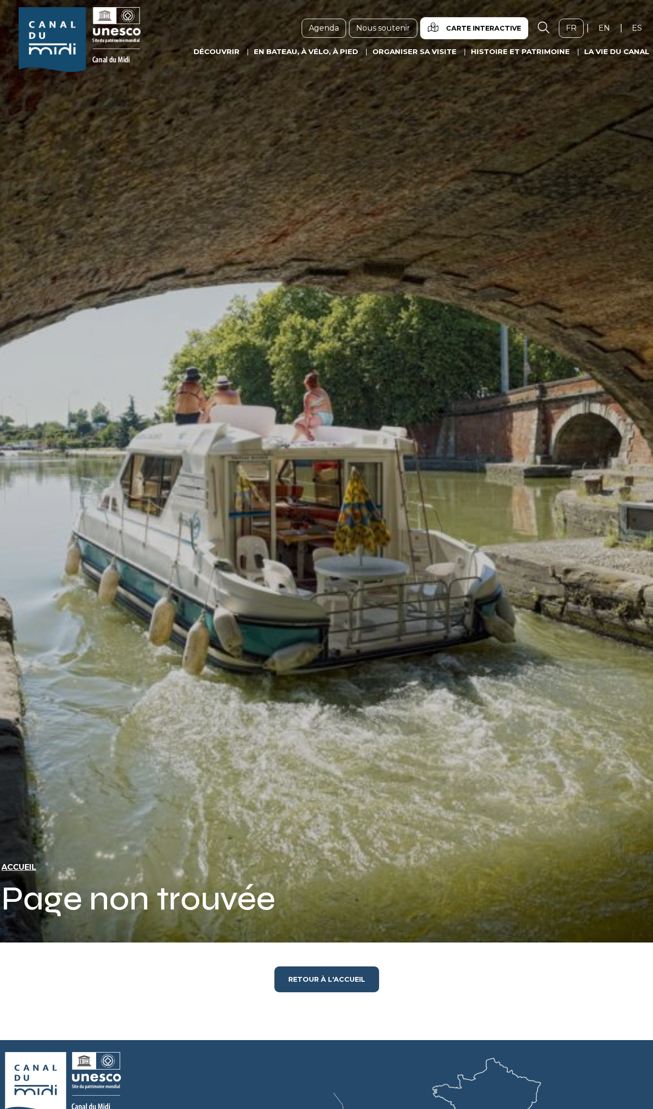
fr (575, 28)
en (608, 28)
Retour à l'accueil (326, 979)
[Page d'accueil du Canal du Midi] (80, 39)
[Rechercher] (543, 28)
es (640, 28)
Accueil (18, 867)
